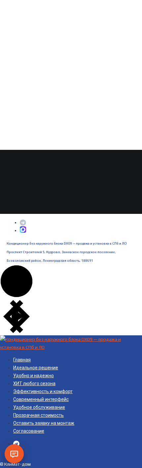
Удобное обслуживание (39, 407)
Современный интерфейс (41, 399)
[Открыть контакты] (14, 453)
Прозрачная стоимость (38, 415)
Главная (22, 359)
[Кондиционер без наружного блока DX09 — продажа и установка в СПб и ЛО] (71, 347)
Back (11, 210)
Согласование (28, 431)
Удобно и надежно (33, 375)
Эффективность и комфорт (43, 391)
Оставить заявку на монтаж (43, 423)
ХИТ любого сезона (34, 383)
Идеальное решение (35, 367)
